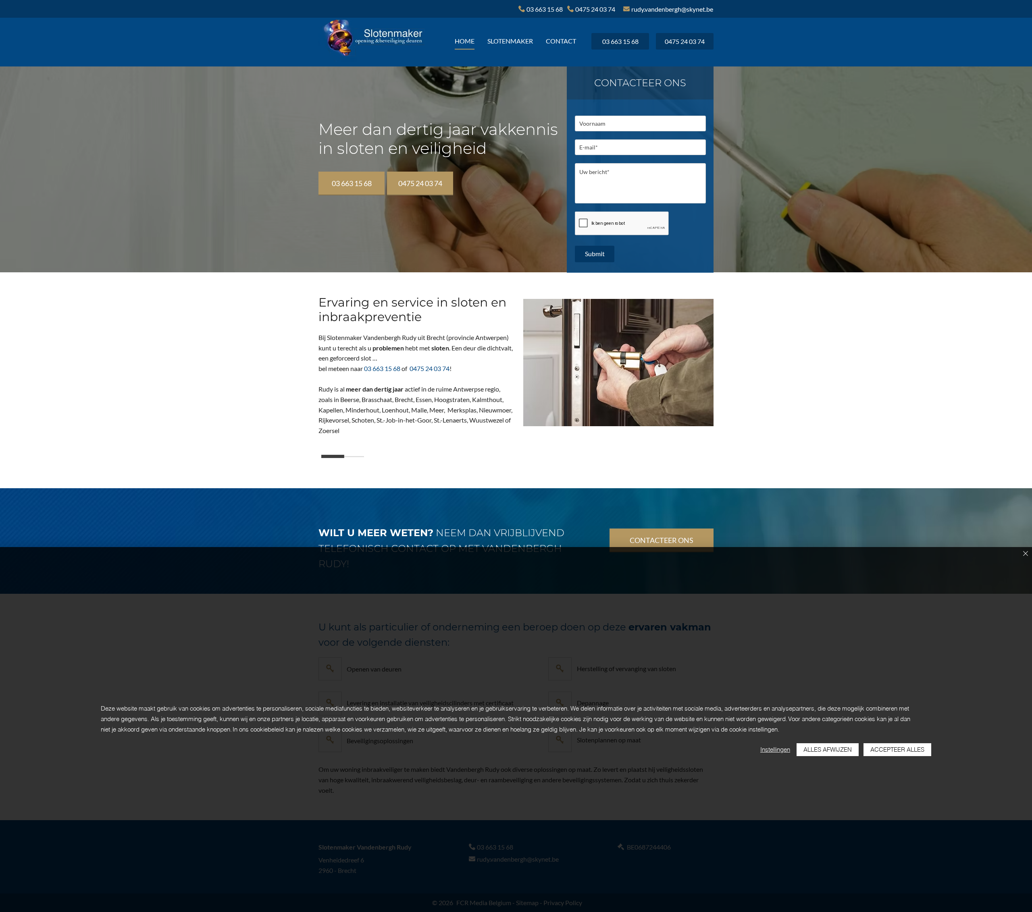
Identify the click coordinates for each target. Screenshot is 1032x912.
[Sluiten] (1025, 554)
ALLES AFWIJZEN (827, 749)
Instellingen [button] (775, 749)
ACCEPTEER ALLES (897, 749)
